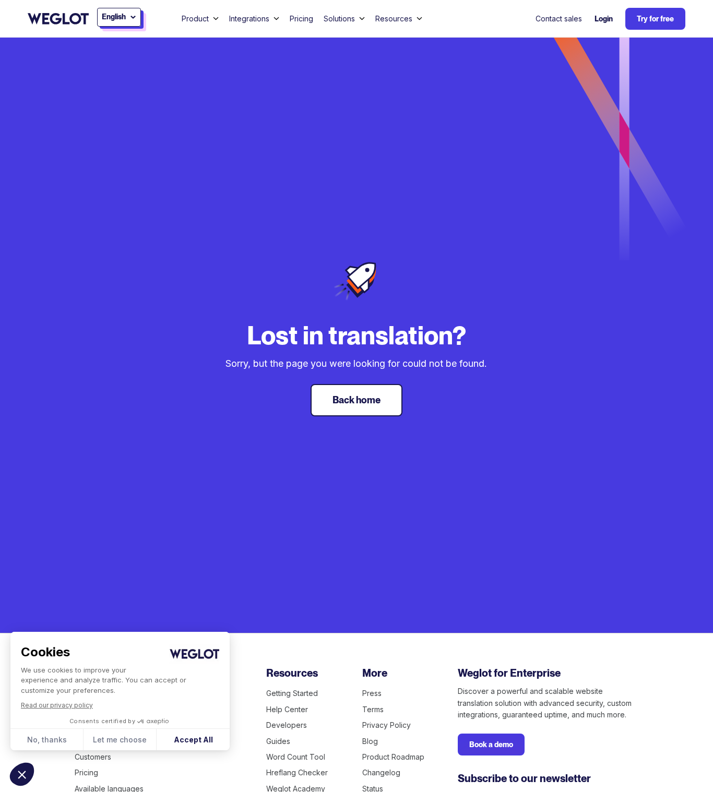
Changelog (381, 772)
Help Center (287, 709)
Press (372, 693)
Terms (373, 709)
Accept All (193, 739)
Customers (93, 756)
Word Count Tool (295, 756)
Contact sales (559, 18)
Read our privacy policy (57, 705)
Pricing (301, 18)
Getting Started (292, 693)
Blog (370, 741)
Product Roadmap (393, 756)
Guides (278, 741)
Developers (286, 725)
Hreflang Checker (297, 772)
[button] (21, 774)
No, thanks (47, 739)
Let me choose (120, 739)
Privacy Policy (386, 725)
